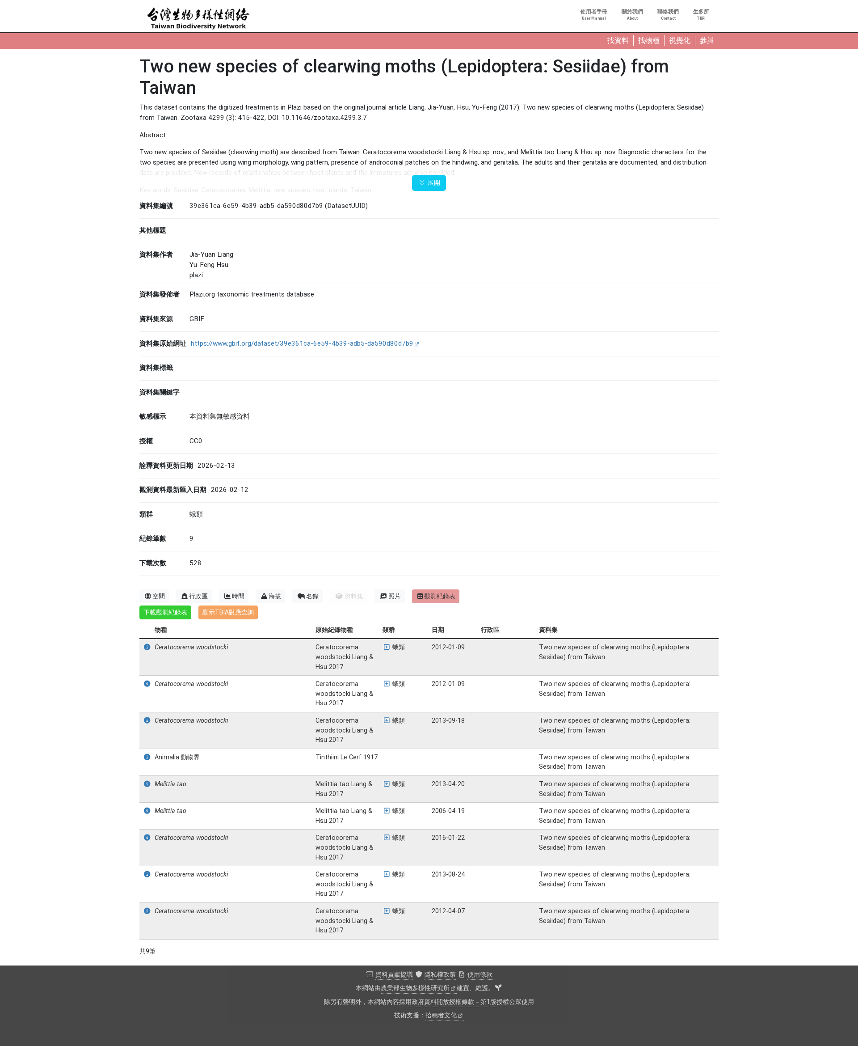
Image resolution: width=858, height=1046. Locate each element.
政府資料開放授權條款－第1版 (454, 1002)
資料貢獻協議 (394, 974)
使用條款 (479, 974)
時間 (238, 596)
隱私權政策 (440, 974)
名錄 (312, 596)
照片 (394, 596)
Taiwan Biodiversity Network (198, 18)
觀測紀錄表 (439, 596)
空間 (158, 596)
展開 (433, 182)
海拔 (275, 596)
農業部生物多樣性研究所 (415, 988)
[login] (498, 988)
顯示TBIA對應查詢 (228, 612)
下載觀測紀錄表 (165, 612)
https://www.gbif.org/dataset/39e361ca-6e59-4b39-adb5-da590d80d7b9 (302, 343)
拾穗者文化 (441, 1015)
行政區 (198, 596)
